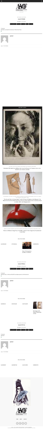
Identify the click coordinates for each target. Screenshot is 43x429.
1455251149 (14, 303)
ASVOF (25, 21)
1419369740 (14, 364)
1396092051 (36, 243)
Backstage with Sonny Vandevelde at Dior (37, 312)
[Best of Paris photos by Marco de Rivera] (26, 245)
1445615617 (3, 364)
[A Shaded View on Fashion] (21, 7)
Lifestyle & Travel (37, 196)
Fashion (18, 196)
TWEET (23, 268)
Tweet (27, 197)
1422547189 (25, 364)
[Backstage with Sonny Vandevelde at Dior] (37, 305)
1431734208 (25, 303)
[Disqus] (21, 63)
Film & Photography (17, 166)
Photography (28, 166)
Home (17, 419)
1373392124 (14, 243)
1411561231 (3, 303)
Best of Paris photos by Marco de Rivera (26, 252)
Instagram (19, 17)
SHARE (19, 268)
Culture (10, 166)
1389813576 (35, 364)
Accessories (6, 196)
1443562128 (3, 243)
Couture (10, 196)
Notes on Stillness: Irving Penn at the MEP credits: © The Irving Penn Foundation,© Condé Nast (22, 231)
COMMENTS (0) (13, 268)
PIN (27, 268)
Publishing (33, 166)
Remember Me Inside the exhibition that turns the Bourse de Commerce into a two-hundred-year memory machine (22, 169)
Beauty (5, 228)
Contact (25, 419)
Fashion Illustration (24, 196)
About (21, 419)
